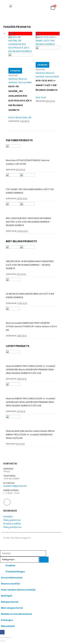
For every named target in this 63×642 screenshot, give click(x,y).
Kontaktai (8, 516)
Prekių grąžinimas (12, 520)
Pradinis (10, 565)
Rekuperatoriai (9, 602)
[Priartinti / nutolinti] (1, 637)
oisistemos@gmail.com (15, 486)
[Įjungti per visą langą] (4, 637)
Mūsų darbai (8, 626)
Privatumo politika (12, 523)
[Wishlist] (46, 7)
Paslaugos (7, 620)
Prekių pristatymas (12, 527)
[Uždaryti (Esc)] (10, 637)
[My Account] (40, 7)
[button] (6, 7)
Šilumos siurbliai (10, 583)
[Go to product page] (31, 151)
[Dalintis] (7, 637)
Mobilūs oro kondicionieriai (16, 614)
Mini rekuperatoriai (12, 608)
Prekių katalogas (15, 571)
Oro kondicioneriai (11, 577)
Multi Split (6, 596)
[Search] (44, 560)
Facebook (7, 502)
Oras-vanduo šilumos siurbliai (18, 589)
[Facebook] (2, 632)
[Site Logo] (16, 8)
